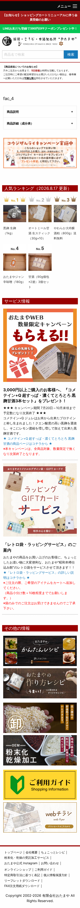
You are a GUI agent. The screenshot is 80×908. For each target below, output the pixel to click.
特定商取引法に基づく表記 (22, 875)
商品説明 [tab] (13, 111)
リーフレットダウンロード (22, 880)
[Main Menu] (75, 6)
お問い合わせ (50, 863)
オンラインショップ (17, 869)
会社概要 (32, 852)
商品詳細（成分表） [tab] (20, 123)
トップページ (13, 852)
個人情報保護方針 (55, 875)
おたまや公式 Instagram (21, 863)
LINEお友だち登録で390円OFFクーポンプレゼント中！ (40, 28)
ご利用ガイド (43, 869)
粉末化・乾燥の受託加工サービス (26, 857)
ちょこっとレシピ (53, 852)
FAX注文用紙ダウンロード (22, 886)
